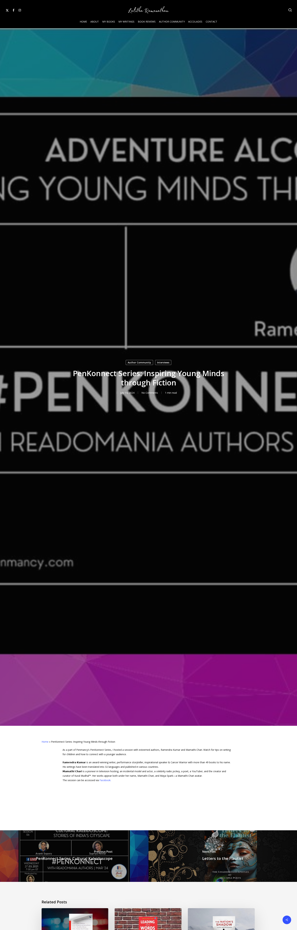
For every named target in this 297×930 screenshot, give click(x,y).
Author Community (139, 362)
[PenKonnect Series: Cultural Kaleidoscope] (74, 856)
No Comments (149, 392)
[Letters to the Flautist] (222, 856)
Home (45, 741)
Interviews (163, 362)
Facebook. (105, 780)
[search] (290, 10)
